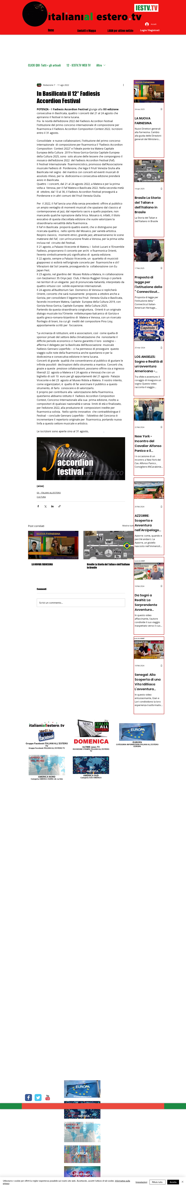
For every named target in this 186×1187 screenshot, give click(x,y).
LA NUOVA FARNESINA (42, 564)
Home (51, 30)
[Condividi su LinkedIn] (52, 506)
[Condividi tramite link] (59, 506)
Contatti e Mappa (86, 31)
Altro (99, 65)
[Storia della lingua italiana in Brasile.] (108, 545)
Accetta (173, 1182)
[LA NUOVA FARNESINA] (53, 545)
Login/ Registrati (150, 30)
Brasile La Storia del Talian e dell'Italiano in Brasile (108, 566)
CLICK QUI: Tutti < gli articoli (44, 65)
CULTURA (41, 497)
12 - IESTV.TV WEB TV (79, 65)
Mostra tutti (128, 525)
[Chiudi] (182, 1182)
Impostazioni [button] (141, 1182)
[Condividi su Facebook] (38, 506)
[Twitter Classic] (38, 1097)
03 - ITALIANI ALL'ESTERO (49, 492)
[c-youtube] (47, 1097)
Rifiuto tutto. (157, 1182)
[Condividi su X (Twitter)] (45, 506)
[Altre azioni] (123, 85)
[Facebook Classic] (28, 1097)
